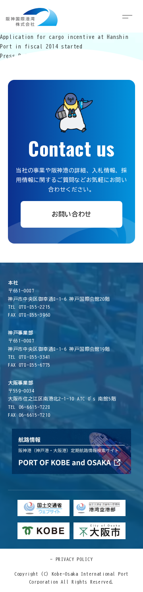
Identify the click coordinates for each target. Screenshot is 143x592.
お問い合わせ (71, 214)
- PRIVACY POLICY (71, 559)
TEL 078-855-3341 (29, 356)
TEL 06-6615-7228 (29, 406)
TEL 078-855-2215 (29, 306)
